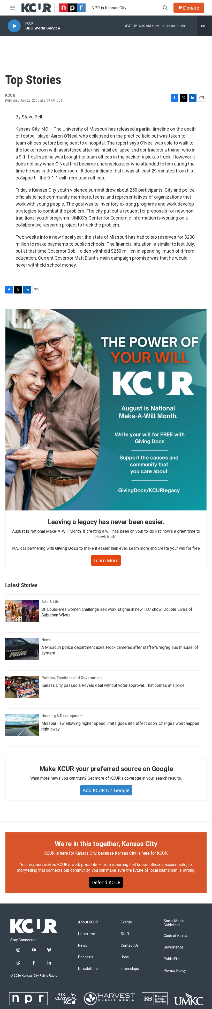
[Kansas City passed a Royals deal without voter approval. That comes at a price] (22, 687)
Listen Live (86, 934)
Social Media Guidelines (174, 923)
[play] (14, 26)
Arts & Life (50, 602)
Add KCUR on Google (106, 790)
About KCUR (88, 922)
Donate (191, 8)
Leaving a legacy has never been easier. (105, 522)
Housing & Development (62, 716)
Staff (125, 934)
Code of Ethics (175, 936)
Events (126, 922)
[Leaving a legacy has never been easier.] (106, 409)
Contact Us (130, 945)
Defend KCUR (106, 882)
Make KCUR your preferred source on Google (106, 769)
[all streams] (204, 26)
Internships (130, 969)
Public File (172, 959)
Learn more (106, 560)
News (46, 640)
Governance (173, 947)
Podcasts (85, 957)
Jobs (125, 957)
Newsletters (88, 969)
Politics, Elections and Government (71, 678)
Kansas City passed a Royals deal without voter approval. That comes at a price (113, 685)
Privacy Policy (175, 971)
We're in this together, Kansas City (106, 844)
